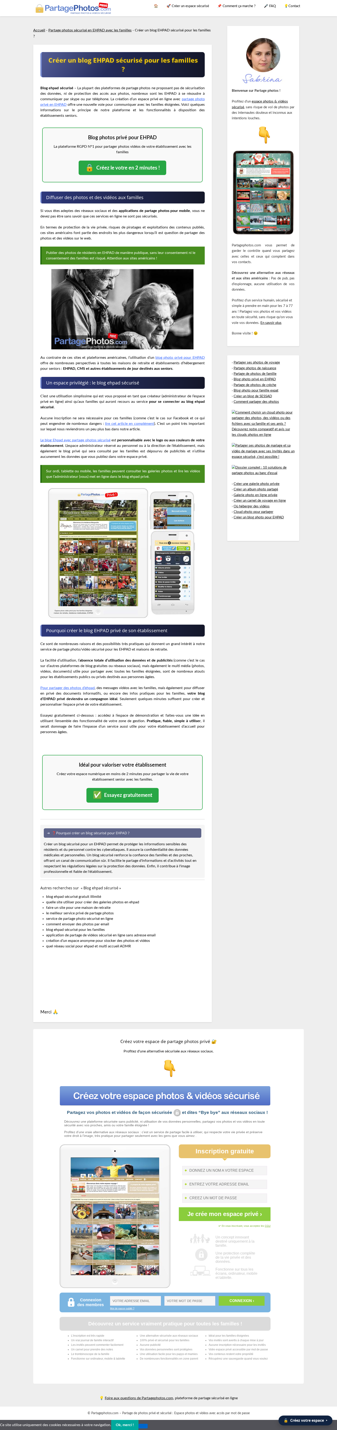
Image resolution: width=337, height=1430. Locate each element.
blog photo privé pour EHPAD (180, 357)
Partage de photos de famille (255, 374)
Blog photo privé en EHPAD (255, 379)
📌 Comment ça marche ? (236, 6)
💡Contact (292, 6)
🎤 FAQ (270, 6)
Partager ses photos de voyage (257, 362)
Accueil (39, 30)
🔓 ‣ (305, 1420)
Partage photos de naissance (255, 368)
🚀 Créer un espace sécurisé (187, 6)
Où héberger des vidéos (252, 506)
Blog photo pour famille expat (256, 390)
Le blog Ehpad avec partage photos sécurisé (75, 440)
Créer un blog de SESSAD (253, 396)
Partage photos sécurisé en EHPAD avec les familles (90, 30)
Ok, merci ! (125, 1425)
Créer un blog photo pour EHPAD (259, 517)
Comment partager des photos (256, 401)
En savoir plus (271, 323)
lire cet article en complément (129, 424)
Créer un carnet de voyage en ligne (260, 500)
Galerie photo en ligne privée (255, 495)
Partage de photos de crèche (255, 385)
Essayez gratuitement (122, 795)
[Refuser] (143, 1426)
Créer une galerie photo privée (256, 484)
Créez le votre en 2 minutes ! (122, 167)
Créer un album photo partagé (256, 489)
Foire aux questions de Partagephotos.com (139, 1398)
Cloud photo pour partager (253, 512)
